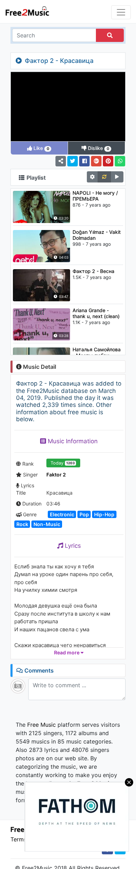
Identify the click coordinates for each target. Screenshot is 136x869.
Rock (22, 524)
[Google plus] (96, 161)
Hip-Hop (104, 514)
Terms (18, 839)
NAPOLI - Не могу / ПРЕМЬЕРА (95, 196)
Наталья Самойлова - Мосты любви (97, 352)
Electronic (62, 514)
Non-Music (46, 524)
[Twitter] (72, 161)
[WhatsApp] (120, 161)
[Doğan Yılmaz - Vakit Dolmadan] (41, 245)
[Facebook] (84, 161)
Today (63, 463)
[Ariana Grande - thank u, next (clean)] (41, 323)
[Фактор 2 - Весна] (41, 284)
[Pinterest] (108, 161)
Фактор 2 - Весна (93, 271)
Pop (84, 514)
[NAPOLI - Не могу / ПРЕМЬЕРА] (41, 206)
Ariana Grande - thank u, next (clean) (96, 313)
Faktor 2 (56, 474)
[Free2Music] (27, 10)
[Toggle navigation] (121, 12)
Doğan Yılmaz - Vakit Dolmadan (97, 235)
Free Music (41, 724)
